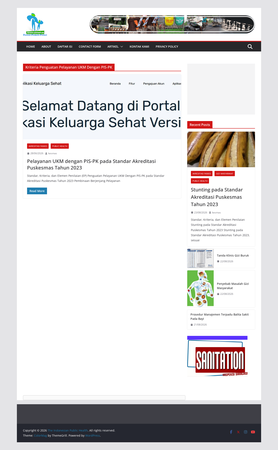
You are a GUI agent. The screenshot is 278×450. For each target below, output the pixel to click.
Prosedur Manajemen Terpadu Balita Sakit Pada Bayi (219, 316)
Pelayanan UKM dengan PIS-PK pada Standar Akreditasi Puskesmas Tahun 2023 (91, 164)
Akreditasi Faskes (38, 146)
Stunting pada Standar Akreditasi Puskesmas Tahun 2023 (217, 197)
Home (30, 46)
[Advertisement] (221, 89)
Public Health (59, 146)
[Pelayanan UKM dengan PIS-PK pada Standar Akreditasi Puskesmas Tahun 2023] (102, 106)
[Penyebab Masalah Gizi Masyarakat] (200, 289)
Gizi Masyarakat (224, 173)
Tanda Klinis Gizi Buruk (233, 255)
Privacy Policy (167, 46)
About (46, 46)
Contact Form (90, 46)
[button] (121, 46)
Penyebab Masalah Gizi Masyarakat (233, 286)
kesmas (52, 153)
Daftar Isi (65, 46)
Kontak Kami (139, 46)
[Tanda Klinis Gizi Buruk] (200, 258)
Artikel (113, 46)
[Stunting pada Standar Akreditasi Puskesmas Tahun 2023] (221, 149)
